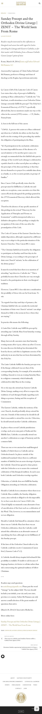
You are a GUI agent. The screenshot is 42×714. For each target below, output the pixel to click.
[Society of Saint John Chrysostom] (21, 3)
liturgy (24, 630)
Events (7, 685)
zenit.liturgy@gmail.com (12, 586)
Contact (18, 688)
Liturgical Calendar (32, 681)
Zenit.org (23, 61)
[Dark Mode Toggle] (36, 708)
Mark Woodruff (6, 36)
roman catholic (32, 630)
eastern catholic (16, 630)
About (12, 678)
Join (25, 688)
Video (35, 685)
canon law (7, 630)
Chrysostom (27, 685)
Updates (3, 13)
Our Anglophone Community (13, 681)
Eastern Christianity (24, 678)
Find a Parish (16, 685)
